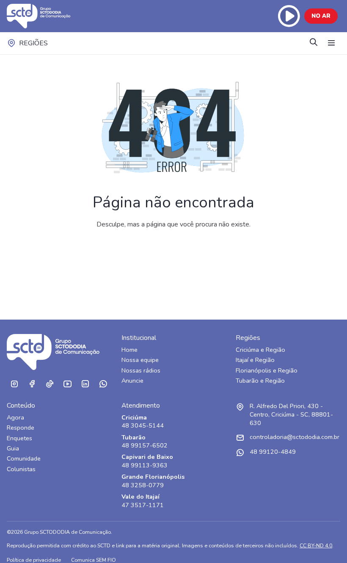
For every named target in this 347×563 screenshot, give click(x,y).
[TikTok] (49, 384)
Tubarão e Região (260, 381)
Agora (15, 418)
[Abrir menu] (331, 43)
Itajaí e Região (255, 360)
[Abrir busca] (313, 43)
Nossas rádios (140, 371)
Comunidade (24, 459)
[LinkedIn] (85, 384)
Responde (20, 428)
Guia (13, 448)
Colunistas (21, 469)
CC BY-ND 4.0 (316, 545)
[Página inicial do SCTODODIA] (47, 16)
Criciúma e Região (260, 350)
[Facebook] (32, 384)
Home (129, 350)
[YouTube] (67, 384)
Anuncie (132, 381)
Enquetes (19, 438)
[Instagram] (14, 384)
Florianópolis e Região (266, 371)
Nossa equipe (140, 360)
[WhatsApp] (103, 384)
